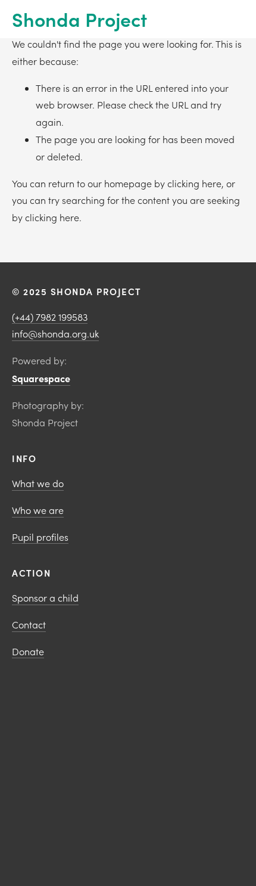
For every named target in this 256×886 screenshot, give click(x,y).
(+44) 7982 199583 (50, 317)
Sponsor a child (45, 597)
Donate (28, 651)
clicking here (194, 183)
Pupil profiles (40, 537)
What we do (38, 483)
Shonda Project (79, 19)
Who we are (38, 510)
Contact (29, 624)
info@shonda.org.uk (55, 333)
